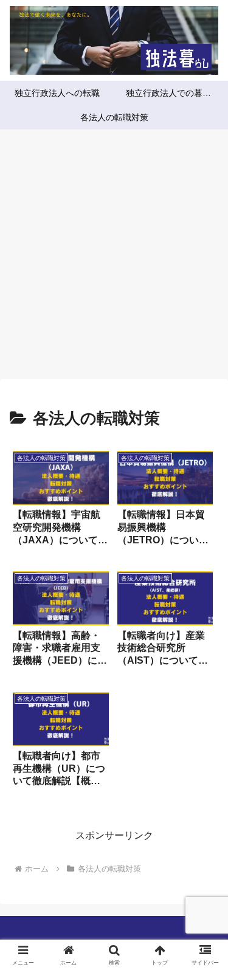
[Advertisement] (114, 258)
